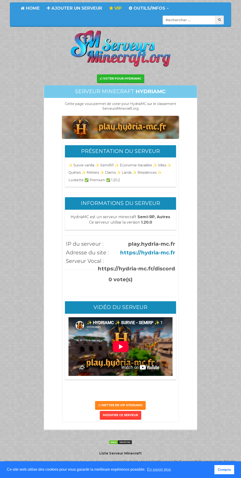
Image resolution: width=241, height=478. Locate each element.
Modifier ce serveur (120, 415)
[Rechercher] (219, 20)
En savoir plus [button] (159, 469)
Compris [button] (224, 469)
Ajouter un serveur (76, 8)
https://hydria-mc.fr (147, 252)
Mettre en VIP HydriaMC (122, 405)
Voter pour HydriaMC (121, 78)
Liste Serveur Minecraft (120, 453)
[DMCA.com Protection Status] (120, 442)
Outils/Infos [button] (149, 8)
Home (32, 8)
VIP (117, 8)
